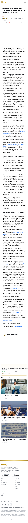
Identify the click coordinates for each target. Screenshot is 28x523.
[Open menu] (25, 2)
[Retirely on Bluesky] (5, 504)
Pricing (16, 486)
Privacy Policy (4, 501)
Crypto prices (4, 482)
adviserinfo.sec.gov (21, 514)
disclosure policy (18, 326)
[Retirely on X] (2, 504)
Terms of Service (11, 501)
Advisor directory (4, 480)
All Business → (24, 378)
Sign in (2, 494)
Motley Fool (6, 18)
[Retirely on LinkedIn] (11, 504)
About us (17, 480)
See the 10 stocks (7, 320)
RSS (17, 501)
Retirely (5, 2)
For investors (18, 484)
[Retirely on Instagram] (8, 504)
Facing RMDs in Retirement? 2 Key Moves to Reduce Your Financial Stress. (13, 396)
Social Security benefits (16, 288)
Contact (16, 488)
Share (23, 23)
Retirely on (7, 23)
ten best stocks (15, 312)
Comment (16, 23)
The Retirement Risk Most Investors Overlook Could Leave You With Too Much (13, 418)
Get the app (3, 484)
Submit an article (5, 495)
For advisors (17, 482)
